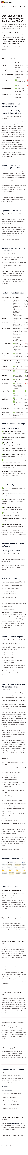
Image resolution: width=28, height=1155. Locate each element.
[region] (14, 80)
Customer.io (16, 336)
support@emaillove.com (15, 1123)
